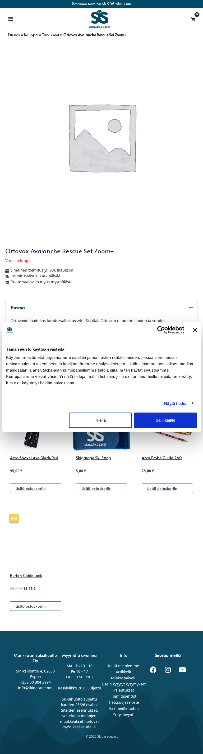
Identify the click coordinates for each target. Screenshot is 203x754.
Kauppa (31, 34)
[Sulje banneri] (195, 330)
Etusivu (14, 34)
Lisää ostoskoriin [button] (31, 488)
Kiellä (100, 420)
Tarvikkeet (50, 34)
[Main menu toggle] (10, 18)
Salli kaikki (165, 420)
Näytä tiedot (175, 403)
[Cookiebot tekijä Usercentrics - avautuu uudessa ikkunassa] (161, 330)
